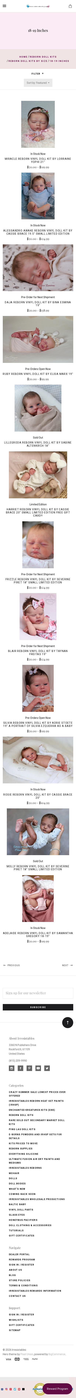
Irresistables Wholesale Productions (37, 1199)
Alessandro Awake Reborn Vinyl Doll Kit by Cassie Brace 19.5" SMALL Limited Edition (37, 232)
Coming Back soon (22, 1194)
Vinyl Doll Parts (21, 1209)
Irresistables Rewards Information (35, 1291)
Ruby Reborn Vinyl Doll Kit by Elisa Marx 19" (38, 373)
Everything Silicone (23, 1154)
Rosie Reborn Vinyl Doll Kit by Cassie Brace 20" (37, 796)
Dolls (13, 1178)
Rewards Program (22, 1259)
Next (65, 965)
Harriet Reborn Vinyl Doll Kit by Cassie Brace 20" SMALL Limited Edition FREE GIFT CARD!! (38, 512)
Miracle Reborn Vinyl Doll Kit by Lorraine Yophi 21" (38, 160)
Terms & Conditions (23, 1285)
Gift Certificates (21, 1235)
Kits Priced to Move (23, 1143)
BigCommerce (57, 1354)
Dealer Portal (19, 1254)
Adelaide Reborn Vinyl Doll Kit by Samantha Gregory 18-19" (38, 935)
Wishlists (16, 1320)
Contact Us (17, 1296)
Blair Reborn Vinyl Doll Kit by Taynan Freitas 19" (38, 653)
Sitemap (14, 1330)
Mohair (14, 1173)
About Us (15, 1270)
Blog (12, 1275)
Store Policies (19, 1280)
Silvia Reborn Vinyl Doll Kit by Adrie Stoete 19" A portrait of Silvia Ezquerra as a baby (38, 724)
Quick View (38, 126)
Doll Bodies (17, 1183)
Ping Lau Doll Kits (22, 1129)
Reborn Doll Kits (21, 1115)
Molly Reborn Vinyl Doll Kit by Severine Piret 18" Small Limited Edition (38, 868)
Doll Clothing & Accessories (30, 1225)
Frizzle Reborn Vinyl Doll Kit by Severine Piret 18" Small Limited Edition (38, 581)
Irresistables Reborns (25, 1168)
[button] (43, 73)
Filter (36, 74)
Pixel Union (26, 1354)
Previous (13, 965)
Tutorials (16, 1230)
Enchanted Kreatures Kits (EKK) (32, 1110)
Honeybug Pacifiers (23, 1220)
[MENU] (5, 6)
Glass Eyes (17, 1215)
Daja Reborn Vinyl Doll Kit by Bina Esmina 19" (38, 304)
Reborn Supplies (20, 1148)
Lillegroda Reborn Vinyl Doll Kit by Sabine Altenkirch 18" (38, 444)
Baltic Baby (17, 1204)
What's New (17, 1189)
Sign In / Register (21, 1264)
